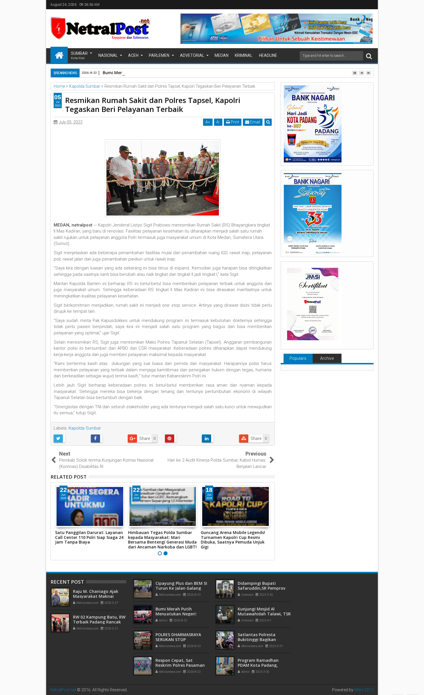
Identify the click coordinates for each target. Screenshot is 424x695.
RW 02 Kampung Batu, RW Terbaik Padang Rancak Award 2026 (99, 622)
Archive (327, 358)
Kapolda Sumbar (85, 428)
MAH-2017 (364, 689)
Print (234, 122)
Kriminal (243, 55)
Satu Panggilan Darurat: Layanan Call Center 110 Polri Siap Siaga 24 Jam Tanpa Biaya (89, 537)
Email (254, 122)
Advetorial (192, 55)
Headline (268, 55)
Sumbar (79, 55)
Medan (221, 55)
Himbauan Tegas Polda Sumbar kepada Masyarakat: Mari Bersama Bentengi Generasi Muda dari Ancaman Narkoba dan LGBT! (162, 540)
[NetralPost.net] (59, 55)
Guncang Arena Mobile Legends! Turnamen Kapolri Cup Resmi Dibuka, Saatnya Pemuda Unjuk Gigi (233, 540)
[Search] (369, 56)
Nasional (108, 55)
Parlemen (159, 55)
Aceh (133, 55)
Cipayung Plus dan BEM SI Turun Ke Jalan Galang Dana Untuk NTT (181, 588)
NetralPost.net (63, 689)
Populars (298, 358)
